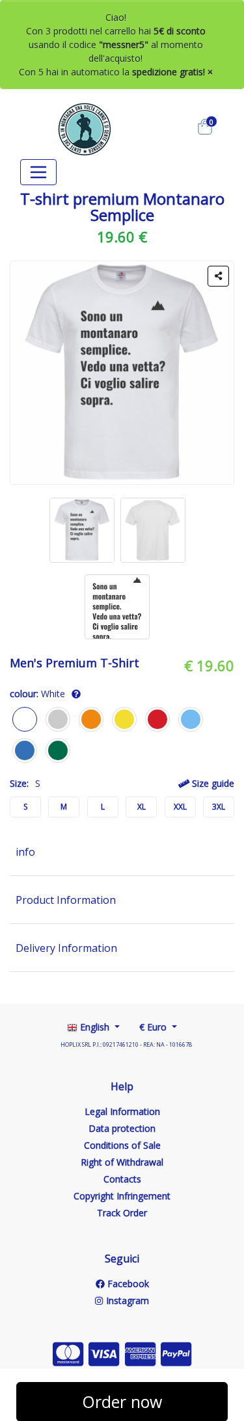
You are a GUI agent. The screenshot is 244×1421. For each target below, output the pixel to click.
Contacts (122, 1179)
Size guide (211, 783)
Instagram (125, 1300)
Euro (154, 1027)
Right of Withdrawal (122, 1162)
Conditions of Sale (122, 1145)
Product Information (66, 900)
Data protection (122, 1128)
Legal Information (122, 1111)
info (25, 852)
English (94, 1027)
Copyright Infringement (122, 1196)
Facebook (127, 1283)
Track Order (122, 1213)
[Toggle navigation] (38, 172)
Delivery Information (66, 948)
